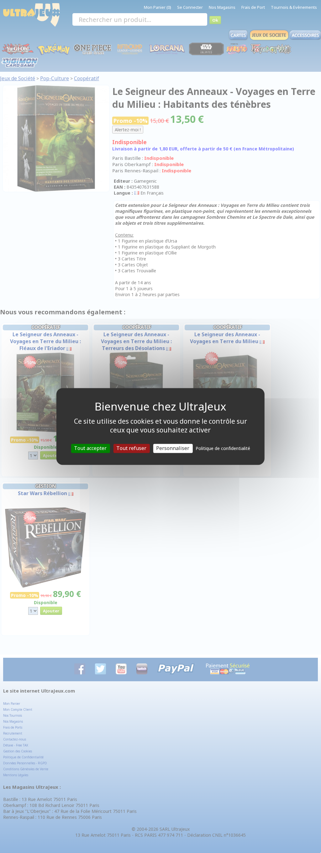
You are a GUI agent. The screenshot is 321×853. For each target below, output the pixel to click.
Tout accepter (90, 448)
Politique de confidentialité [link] (223, 448)
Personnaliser (172, 448)
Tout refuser (131, 448)
